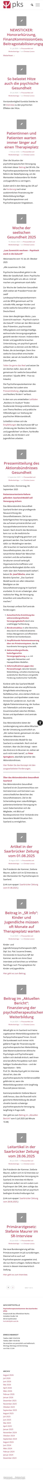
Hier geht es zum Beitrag (14, 973)
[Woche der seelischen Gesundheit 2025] (21, 219)
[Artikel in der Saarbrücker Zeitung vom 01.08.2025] (21, 837)
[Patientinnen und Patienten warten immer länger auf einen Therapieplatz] (21, 124)
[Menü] (36, 5)
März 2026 (7, 1391)
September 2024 (10, 1439)
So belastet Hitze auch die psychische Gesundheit (21, 83)
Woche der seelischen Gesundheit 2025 (21, 232)
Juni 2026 (7, 1381)
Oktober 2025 (9, 1407)
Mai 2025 (7, 1423)
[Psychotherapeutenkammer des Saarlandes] (17, 5)
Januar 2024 (8, 1455)
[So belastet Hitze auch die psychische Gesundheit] (21, 70)
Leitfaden (33, 399)
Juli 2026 (7, 1378)
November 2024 (10, 1432)
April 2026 (7, 1388)
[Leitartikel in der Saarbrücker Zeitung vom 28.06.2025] (21, 1138)
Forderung (11, 189)
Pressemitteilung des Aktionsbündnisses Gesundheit (21, 468)
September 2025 (10, 1410)
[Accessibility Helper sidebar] (40, 723)
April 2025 (7, 1426)
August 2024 (8, 1442)
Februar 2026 (8, 1394)
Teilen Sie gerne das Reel (14, 365)
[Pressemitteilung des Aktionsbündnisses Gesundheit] (21, 454)
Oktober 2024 (9, 1435)
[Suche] (31, 5)
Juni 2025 (7, 1420)
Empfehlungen (10, 424)
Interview (10, 105)
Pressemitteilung (11, 391)
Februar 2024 (8, 1451)
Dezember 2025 (9, 1400)
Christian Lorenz (29, 51)
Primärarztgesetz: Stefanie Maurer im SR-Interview (21, 1231)
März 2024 (7, 1448)
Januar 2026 (8, 1397)
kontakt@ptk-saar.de (10, 1321)
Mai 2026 (7, 1384)
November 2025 (10, 1404)
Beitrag (22, 167)
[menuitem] (31, 5)
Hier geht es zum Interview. (15, 1274)
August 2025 (8, 1413)
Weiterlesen (8, 55)
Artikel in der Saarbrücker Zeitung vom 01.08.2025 (21, 851)
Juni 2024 (7, 1445)
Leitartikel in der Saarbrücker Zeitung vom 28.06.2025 (21, 1151)
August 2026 (8, 1375)
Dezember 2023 (9, 1458)
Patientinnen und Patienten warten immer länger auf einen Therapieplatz (21, 140)
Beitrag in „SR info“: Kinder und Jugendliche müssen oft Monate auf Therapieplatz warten (21, 922)
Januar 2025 (8, 1429)
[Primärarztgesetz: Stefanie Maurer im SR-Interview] (21, 1218)
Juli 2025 (7, 1416)
